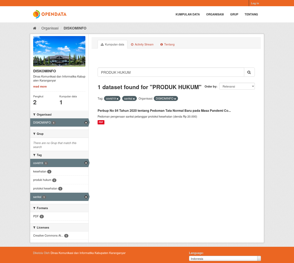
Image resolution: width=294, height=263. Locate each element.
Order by (210, 86)
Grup (234, 14)
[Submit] (249, 72)
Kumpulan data (188, 14)
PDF (101, 122)
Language (196, 253)
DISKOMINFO (75, 28)
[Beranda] (34, 27)
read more (40, 86)
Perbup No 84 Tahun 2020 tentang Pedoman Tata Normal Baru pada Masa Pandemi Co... (164, 110)
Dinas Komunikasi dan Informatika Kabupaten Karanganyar (88, 253)
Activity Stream (144, 44)
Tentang (251, 14)
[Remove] (117, 98)
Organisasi (215, 14)
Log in (255, 3)
